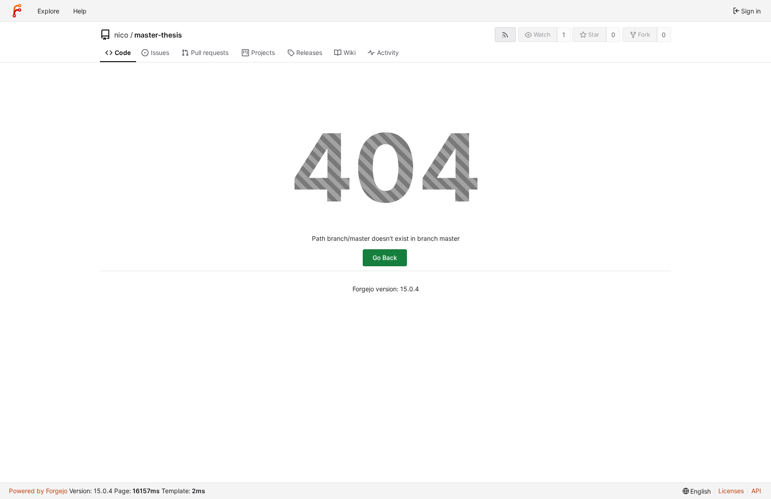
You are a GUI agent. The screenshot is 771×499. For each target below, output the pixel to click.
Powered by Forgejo (38, 491)
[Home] (16, 11)
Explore (48, 11)
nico (121, 34)
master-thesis (158, 34)
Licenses (731, 491)
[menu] (697, 491)
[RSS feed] (505, 34)
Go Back (385, 257)
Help (80, 11)
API (756, 491)
